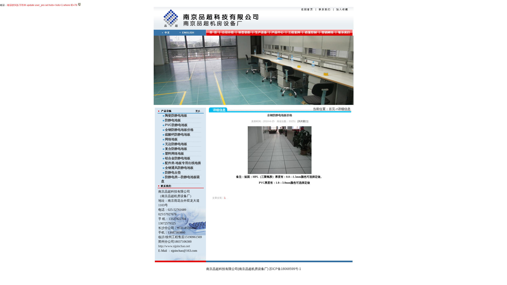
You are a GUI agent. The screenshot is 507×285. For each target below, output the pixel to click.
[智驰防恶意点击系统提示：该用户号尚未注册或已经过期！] (79, 5)
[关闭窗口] (302, 121)
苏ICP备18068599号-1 (285, 269)
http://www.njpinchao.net (174, 246)
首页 (332, 109)
